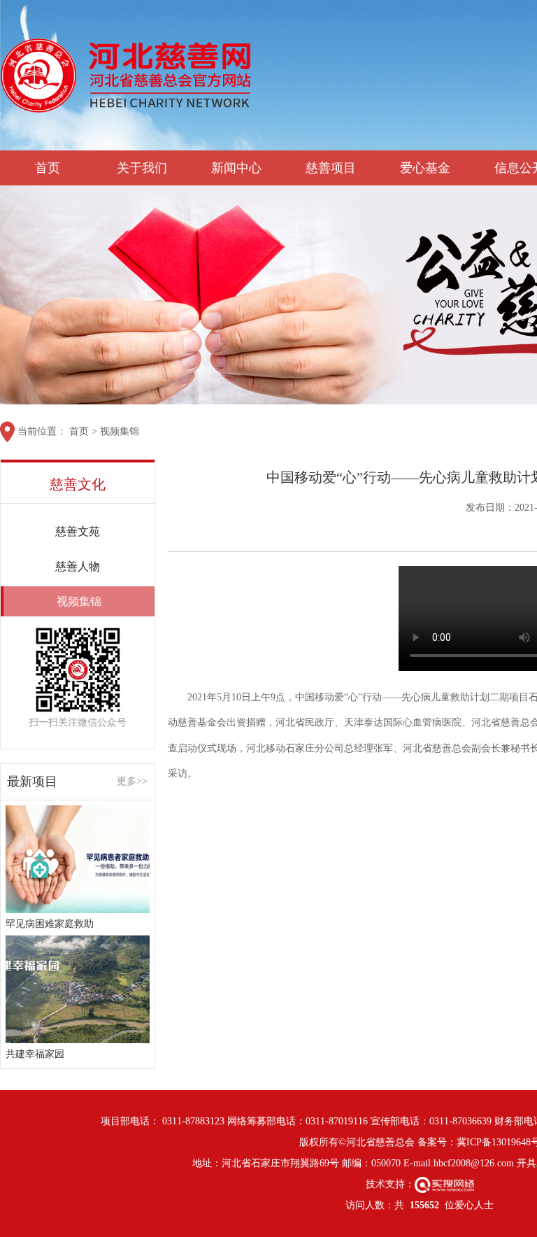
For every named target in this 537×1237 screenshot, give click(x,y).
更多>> (132, 781)
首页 (47, 168)
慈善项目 (331, 168)
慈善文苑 (77, 531)
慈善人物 (77, 566)
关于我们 (142, 168)
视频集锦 (119, 431)
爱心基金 (425, 168)
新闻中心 (236, 168)
